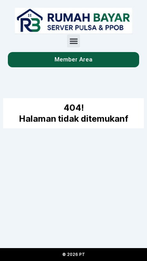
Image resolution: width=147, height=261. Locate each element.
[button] (73, 40)
